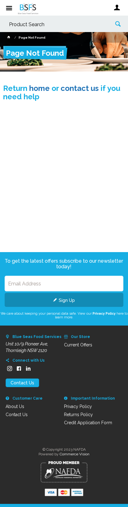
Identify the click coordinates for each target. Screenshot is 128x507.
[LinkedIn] (28, 368)
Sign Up (67, 300)
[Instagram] (10, 368)
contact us (80, 88)
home (39, 88)
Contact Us (22, 382)
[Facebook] (19, 368)
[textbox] (54, 25)
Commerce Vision (74, 454)
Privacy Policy (104, 313)
